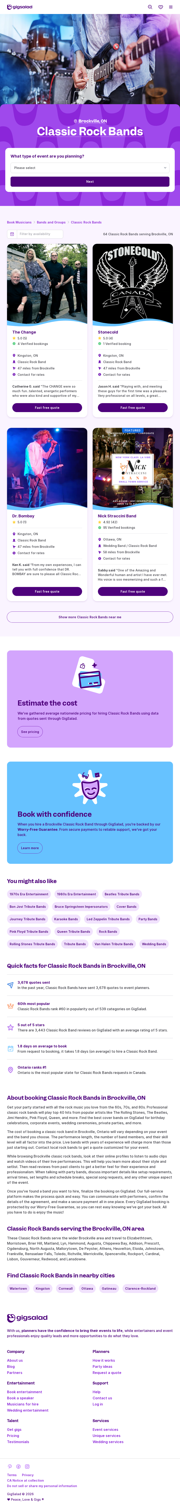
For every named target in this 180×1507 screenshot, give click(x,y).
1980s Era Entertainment (76, 894)
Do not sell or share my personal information (42, 1486)
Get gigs (14, 1429)
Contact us (102, 1398)
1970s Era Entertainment (29, 894)
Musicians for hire (23, 1404)
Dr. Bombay (23, 516)
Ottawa (87, 1288)
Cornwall (66, 1288)
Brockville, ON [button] (93, 121)
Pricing (13, 1435)
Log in (98, 1404)
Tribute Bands (75, 944)
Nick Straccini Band (117, 516)
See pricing (30, 732)
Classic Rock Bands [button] (90, 131)
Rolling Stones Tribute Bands (32, 944)
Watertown (18, 1288)
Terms (12, 1475)
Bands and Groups (51, 222)
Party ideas (102, 1366)
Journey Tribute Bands (27, 919)
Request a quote (107, 1372)
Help (97, 1392)
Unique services (107, 1435)
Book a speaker (20, 1398)
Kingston (43, 1288)
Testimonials (18, 1442)
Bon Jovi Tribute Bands (28, 906)
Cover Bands (127, 906)
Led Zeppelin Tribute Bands (108, 919)
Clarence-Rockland (140, 1288)
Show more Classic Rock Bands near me (90, 617)
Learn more (30, 848)
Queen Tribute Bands (73, 931)
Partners (14, 1372)
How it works (104, 1360)
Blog (11, 1366)
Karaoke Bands (66, 919)
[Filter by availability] (40, 234)
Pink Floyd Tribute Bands (29, 931)
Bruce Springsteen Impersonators (81, 906)
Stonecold (108, 332)
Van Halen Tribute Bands (114, 944)
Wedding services (108, 1442)
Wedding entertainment (28, 1410)
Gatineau (109, 1288)
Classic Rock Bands (86, 222)
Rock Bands (108, 931)
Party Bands (148, 919)
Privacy (28, 1475)
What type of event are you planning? (47, 156)
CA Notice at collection (25, 1480)
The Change (24, 332)
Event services (105, 1429)
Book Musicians (19, 222)
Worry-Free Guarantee (38, 829)
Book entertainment (24, 1392)
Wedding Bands (154, 944)
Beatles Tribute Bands (122, 894)
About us (15, 1360)
